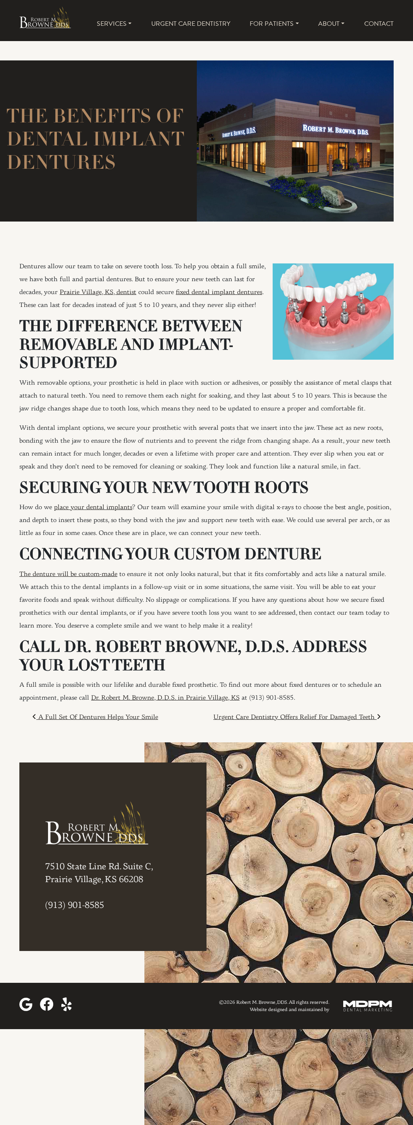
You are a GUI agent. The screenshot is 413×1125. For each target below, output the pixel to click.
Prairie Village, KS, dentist (98, 292)
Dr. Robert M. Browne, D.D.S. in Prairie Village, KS (165, 698)
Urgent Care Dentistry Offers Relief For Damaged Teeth (295, 717)
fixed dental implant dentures (219, 292)
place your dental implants (93, 507)
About (329, 24)
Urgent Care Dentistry (190, 24)
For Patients (272, 24)
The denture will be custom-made (68, 574)
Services (112, 24)
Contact (379, 24)
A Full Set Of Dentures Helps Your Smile (97, 717)
